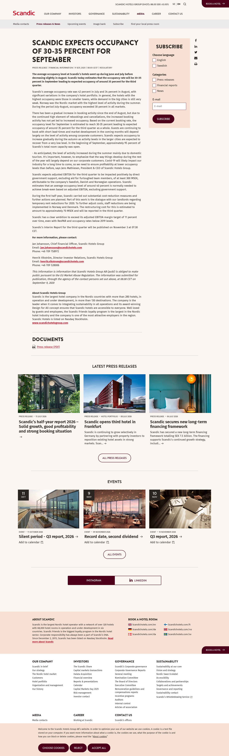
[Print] (195, 64)
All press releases (115, 458)
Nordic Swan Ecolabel (167, 674)
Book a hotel (213, 3)
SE (174, 4)
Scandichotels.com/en (144, 624)
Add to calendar (29, 542)
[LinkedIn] (195, 47)
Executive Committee (125, 685)
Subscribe (118, 24)
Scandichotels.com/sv (179, 634)
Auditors (119, 699)
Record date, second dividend (111, 536)
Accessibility (162, 678)
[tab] (91, 580)
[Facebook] (195, 41)
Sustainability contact (167, 692)
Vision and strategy (166, 670)
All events (115, 554)
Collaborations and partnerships (172, 681)
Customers (37, 678)
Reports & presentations (86, 681)
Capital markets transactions (88, 670)
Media (140, 13)
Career (156, 13)
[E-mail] (195, 58)
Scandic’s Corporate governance (131, 666)
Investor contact (82, 696)
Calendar (78, 685)
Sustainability (120, 13)
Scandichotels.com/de (144, 629)
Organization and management (47, 685)
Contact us (175, 13)
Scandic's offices (123, 720)
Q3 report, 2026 (164, 536)
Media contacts (21, 24)
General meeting (123, 674)
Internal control (122, 703)
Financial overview (83, 678)
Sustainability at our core (169, 666)
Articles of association (126, 707)
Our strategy (38, 670)
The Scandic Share (83, 666)
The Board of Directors (126, 681)
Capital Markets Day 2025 (86, 689)
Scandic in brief (40, 666)
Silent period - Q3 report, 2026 (46, 536)
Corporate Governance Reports (130, 670)
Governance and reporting (169, 689)
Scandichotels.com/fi (179, 624)
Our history (37, 689)
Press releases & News (48, 24)
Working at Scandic (83, 720)
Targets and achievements (169, 685)
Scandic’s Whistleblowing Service (172, 697)
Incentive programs (124, 696)
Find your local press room (145, 24)
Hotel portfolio (39, 681)
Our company (52, 13)
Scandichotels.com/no (180, 629)
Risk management (82, 692)
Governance (97, 13)
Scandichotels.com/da (144, 634)
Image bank (99, 24)
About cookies (100, 736)
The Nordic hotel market (44, 674)
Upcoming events (77, 24)
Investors (75, 13)
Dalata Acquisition (83, 674)
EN (178, 4)
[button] (53, 748)
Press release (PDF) (48, 347)
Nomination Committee (126, 678)
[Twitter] (195, 53)
